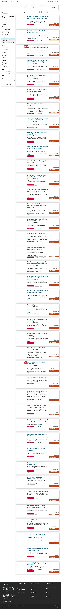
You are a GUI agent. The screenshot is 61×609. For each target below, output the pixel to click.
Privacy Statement (21, 589)
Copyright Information (22, 591)
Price (55, 12)
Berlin (32, 593)
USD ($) (12, 1)
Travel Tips (51, 1)
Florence (33, 597)
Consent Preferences (21, 592)
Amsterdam (33, 592)
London (32, 589)
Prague (32, 591)
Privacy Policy (18, 605)
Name (58, 12)
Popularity (48, 12)
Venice (32, 596)
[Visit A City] (6, 584)
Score (52, 12)
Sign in (58, 1)
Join (55, 1)
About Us (19, 588)
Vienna (32, 588)
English (17, 1)
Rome (32, 595)
